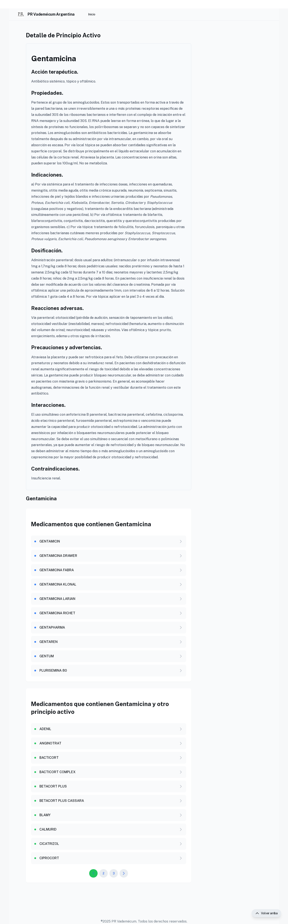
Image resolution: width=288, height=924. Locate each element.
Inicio (91, 14)
